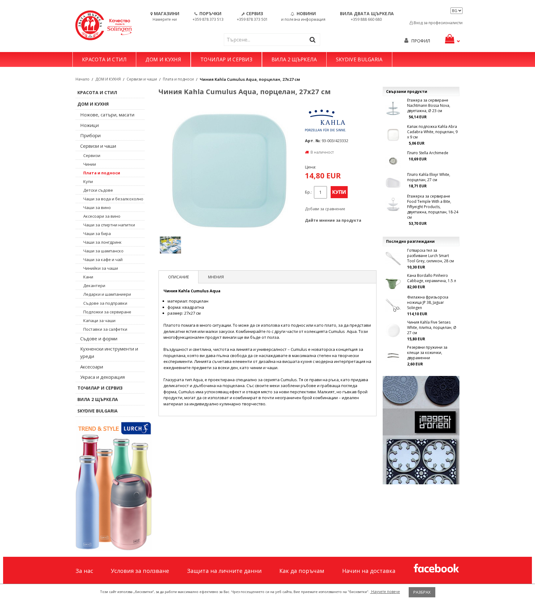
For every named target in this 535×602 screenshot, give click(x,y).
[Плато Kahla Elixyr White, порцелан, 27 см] (393, 183)
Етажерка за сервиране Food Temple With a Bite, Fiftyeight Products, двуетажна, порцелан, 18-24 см (432, 207)
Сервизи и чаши (142, 79)
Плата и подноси (178, 79)
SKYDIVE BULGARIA (359, 59)
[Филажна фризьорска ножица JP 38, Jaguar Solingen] (393, 305)
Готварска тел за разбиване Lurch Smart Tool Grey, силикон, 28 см (430, 256)
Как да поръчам (301, 570)
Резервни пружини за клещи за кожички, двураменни (427, 352)
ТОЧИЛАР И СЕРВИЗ (226, 59)
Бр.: (308, 192)
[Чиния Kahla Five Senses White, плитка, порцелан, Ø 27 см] (393, 330)
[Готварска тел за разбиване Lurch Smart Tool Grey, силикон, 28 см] (393, 258)
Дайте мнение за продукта (333, 220)
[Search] (314, 39)
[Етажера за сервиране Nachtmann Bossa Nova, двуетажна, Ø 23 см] (393, 108)
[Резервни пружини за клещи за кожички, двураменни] (393, 355)
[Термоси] (114, 485)
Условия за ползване (140, 570)
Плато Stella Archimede (427, 152)
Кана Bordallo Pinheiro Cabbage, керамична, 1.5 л (431, 278)
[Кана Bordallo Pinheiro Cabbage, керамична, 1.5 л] (393, 283)
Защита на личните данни (224, 570)
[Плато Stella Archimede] (393, 161)
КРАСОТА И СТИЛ (104, 59)
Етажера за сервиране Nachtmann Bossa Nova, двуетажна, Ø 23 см (428, 105)
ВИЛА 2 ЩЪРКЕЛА (294, 59)
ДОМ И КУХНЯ (163, 59)
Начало (82, 79)
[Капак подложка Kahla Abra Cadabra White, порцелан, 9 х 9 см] (393, 135)
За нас (84, 570)
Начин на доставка (368, 570)
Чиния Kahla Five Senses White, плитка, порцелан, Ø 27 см (431, 327)
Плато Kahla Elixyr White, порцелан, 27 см (428, 177)
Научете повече (385, 591)
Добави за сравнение (325, 209)
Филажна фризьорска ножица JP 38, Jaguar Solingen (427, 302)
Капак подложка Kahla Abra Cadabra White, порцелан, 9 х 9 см (432, 132)
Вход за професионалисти (438, 22)
